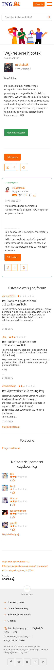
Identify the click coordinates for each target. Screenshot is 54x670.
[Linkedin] (43, 661)
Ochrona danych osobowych (17, 636)
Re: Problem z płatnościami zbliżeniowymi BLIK (19, 302)
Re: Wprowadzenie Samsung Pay (23, 391)
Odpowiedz (12, 157)
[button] (7, 167)
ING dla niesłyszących (18, 628)
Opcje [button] (23, 167)
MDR (15, 632)
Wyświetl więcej (10, 534)
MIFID (6, 632)
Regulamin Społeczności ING (15, 561)
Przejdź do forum (11, 426)
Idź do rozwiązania (16, 132)
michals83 (21, 64)
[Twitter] (19, 661)
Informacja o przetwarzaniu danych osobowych (25, 566)
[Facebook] (10, 661)
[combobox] (27, 17)
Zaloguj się (39, 4)
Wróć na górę (27, 594)
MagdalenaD (18, 187)
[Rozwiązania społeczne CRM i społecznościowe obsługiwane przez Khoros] (8, 578)
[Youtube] (27, 661)
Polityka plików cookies (14, 640)
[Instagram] (35, 661)
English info (38, 628)
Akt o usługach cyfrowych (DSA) (17, 570)
